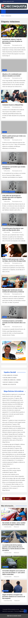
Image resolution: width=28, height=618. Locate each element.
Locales (4, 35)
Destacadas (5, 541)
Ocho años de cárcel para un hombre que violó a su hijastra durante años (12, 197)
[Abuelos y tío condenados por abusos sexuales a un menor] (14, 65)
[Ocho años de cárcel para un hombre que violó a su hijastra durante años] (14, 187)
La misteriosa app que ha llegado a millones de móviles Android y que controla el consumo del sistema (13, 446)
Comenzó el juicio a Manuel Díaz (12, 105)
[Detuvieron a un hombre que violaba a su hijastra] (14, 158)
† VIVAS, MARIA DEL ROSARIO (10, 375)
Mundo (4, 518)
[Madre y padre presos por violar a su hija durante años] (14, 127)
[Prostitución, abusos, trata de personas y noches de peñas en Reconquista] (14, 31)
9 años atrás (7, 140)
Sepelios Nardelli (10, 372)
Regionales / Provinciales (9, 191)
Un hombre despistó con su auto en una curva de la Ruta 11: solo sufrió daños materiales (13, 572)
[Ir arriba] (25, 611)
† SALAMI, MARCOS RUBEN (9, 377)
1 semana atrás (7, 526)
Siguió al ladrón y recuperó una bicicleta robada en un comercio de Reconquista (13, 596)
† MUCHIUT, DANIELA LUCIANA (10, 382)
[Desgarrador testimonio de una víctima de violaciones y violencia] (14, 281)
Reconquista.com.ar (17, 45)
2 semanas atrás (8, 600)
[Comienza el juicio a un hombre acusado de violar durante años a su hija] (14, 312)
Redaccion (16, 526)
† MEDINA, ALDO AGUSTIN (9, 384)
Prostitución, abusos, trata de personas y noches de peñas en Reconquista (12, 41)
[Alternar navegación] (8, 11)
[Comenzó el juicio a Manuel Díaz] (14, 96)
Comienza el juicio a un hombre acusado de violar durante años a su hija (13, 322)
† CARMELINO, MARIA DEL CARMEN (11, 380)
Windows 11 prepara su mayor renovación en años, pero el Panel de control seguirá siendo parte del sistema (13, 422)
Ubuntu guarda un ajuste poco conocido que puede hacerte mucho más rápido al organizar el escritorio (13, 396)
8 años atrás (7, 45)
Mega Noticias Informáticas (14, 391)
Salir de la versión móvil (14, 616)
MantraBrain (22, 611)
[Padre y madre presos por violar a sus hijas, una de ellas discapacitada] (14, 250)
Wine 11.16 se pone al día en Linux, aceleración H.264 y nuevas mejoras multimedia (11, 470)
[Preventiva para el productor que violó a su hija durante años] (14, 219)
